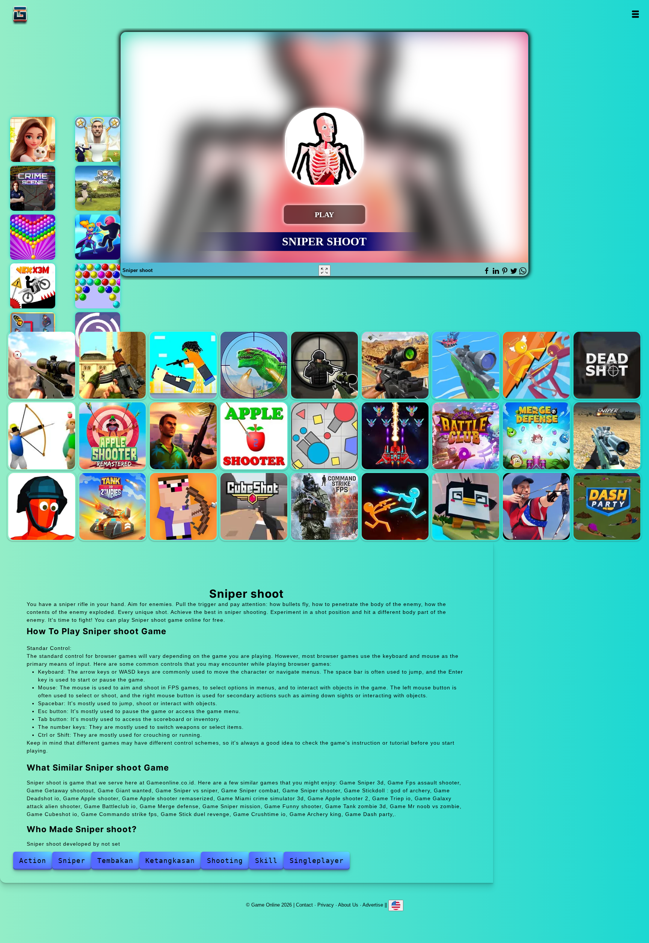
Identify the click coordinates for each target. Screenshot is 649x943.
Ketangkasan (170, 860)
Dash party (607, 506)
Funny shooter (41, 506)
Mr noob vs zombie (183, 506)
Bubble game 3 (97, 285)
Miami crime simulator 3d (183, 435)
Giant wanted (253, 365)
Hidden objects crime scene (32, 188)
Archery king (536, 506)
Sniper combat (395, 365)
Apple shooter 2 (253, 435)
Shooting (225, 860)
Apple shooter (41, 435)
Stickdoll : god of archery (536, 365)
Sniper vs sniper (324, 365)
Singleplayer (317, 860)
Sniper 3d (41, 365)
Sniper (71, 860)
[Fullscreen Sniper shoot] (324, 270)
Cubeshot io (253, 506)
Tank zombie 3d (112, 506)
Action (32, 860)
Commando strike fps (324, 506)
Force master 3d (97, 237)
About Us (348, 904)
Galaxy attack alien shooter (395, 435)
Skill (266, 860)
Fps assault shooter (112, 365)
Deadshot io (607, 365)
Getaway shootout (183, 365)
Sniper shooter (465, 365)
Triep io (324, 435)
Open (635, 14)
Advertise (372, 904)
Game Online (43, 14)
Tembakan (115, 860)
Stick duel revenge (395, 506)
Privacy (325, 904)
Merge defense (536, 435)
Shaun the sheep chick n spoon (97, 188)
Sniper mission (607, 435)
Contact (304, 904)
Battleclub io (465, 435)
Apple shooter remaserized (112, 435)
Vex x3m (32, 285)
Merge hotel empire (32, 139)
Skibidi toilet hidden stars (97, 139)
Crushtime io (465, 506)
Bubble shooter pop (32, 237)
